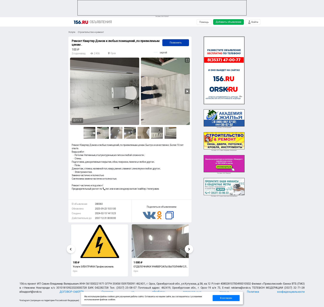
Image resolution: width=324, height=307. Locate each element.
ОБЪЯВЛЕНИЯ (101, 22)
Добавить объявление (228, 22)
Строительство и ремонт (91, 32)
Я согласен (226, 298)
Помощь (204, 22)
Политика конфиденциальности (275, 291)
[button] (187, 60)
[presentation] (71, 249)
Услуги (71, 32)
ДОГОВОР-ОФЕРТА (72, 291)
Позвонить (176, 42)
